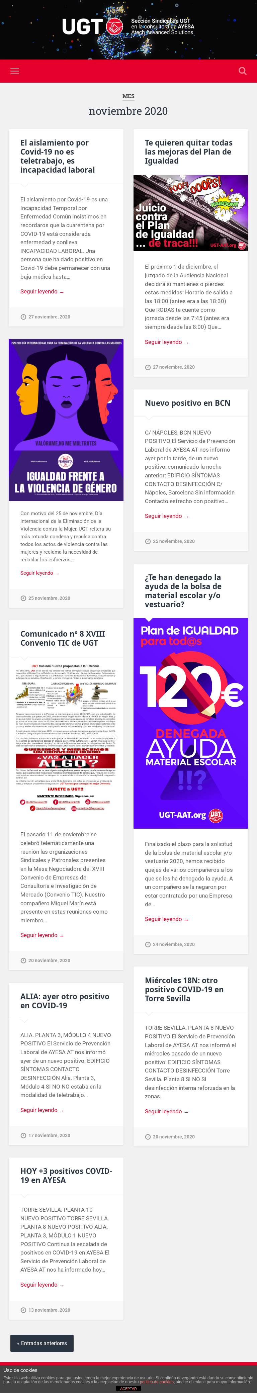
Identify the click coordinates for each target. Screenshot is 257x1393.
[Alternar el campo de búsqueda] (243, 71)
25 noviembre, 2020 (49, 598)
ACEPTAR (128, 1389)
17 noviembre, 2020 (49, 1135)
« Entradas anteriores (42, 1343)
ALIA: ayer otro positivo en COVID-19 (64, 1001)
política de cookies (157, 1382)
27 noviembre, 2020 (49, 317)
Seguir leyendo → (42, 291)
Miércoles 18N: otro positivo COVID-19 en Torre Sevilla (184, 989)
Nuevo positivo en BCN (188, 403)
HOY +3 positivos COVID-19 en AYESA (66, 1175)
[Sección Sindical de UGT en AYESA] (128, 30)
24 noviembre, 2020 (174, 944)
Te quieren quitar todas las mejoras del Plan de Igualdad (189, 151)
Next (114, 738)
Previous (17, 738)
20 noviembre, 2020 (49, 960)
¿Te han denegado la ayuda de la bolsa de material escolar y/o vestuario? (183, 591)
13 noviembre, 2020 (49, 1310)
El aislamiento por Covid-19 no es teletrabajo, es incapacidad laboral (57, 156)
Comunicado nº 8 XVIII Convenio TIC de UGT (62, 638)
